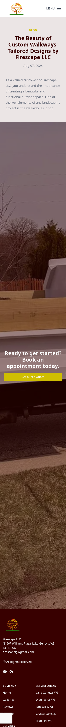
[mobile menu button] (59, 8)
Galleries (8, 700)
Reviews (8, 707)
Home (7, 693)
